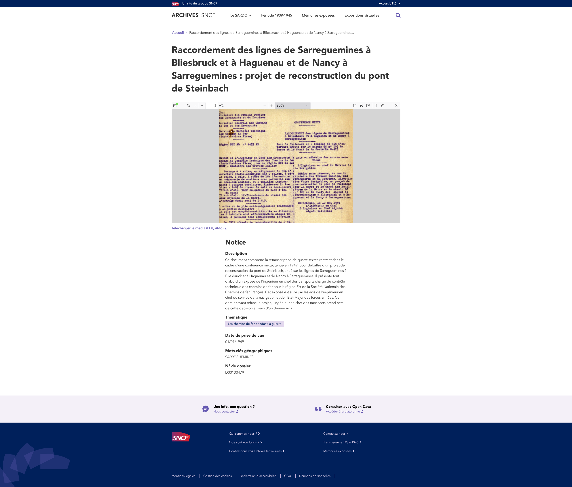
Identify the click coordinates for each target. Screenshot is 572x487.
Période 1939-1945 (276, 15)
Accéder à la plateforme (343, 411)
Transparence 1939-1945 (341, 442)
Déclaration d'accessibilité (258, 476)
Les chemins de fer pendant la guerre (254, 324)
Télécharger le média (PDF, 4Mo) (197, 228)
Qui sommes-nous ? (243, 434)
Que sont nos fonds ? (244, 442)
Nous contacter (224, 411)
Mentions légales (183, 476)
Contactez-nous (334, 434)
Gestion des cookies (217, 476)
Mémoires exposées (318, 15)
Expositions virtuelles (362, 15)
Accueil (178, 32)
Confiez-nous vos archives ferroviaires (255, 451)
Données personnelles (314, 476)
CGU (287, 476)
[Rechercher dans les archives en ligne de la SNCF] (398, 15)
